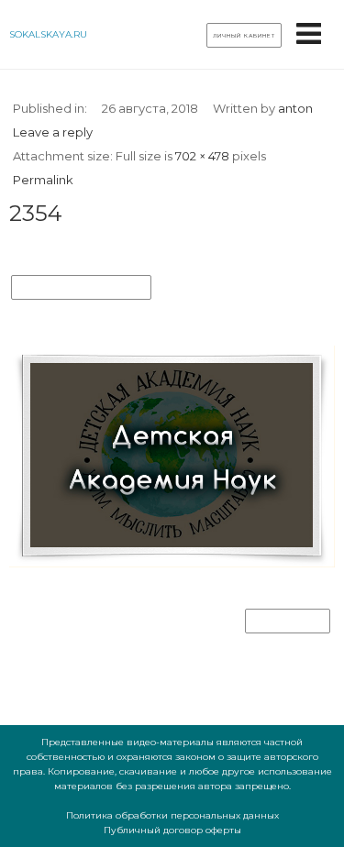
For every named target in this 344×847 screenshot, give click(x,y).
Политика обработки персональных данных (172, 815)
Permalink (43, 179)
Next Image (287, 621)
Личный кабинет (244, 35)
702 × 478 (202, 155)
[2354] (172, 563)
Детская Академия (81, 287)
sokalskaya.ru (48, 34)
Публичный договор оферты (172, 830)
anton (295, 108)
